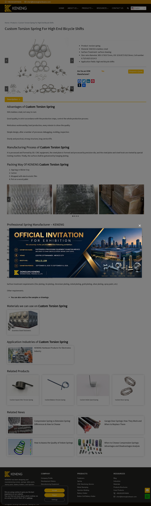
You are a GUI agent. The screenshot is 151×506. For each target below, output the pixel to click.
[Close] (140, 226)
